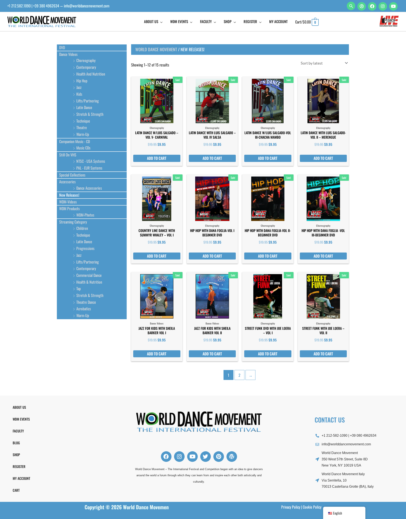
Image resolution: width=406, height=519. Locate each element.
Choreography (86, 60)
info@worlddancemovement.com (86, 5)
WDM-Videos (68, 201)
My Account (21, 478)
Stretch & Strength (89, 114)
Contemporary (86, 67)
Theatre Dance (86, 302)
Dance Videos (68, 54)
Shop (16, 454)
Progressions (85, 248)
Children (82, 228)
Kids (79, 94)
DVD (62, 47)
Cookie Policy (312, 507)
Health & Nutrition (89, 282)
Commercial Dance (89, 275)
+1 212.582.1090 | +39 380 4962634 (33, 5)
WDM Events (21, 419)
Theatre (81, 127)
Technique (83, 121)
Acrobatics (83, 308)
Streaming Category (73, 222)
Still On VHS (67, 154)
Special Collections (72, 175)
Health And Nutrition (90, 74)
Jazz (78, 87)
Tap (78, 288)
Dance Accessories (89, 188)
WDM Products (69, 208)
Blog (16, 442)
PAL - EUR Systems (89, 168)
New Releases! (69, 195)
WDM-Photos (85, 215)
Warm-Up (82, 134)
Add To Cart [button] (156, 158)
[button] (351, 6)
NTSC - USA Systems (90, 161)
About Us (19, 407)
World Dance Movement (156, 49)
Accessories (67, 181)
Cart (16, 490)
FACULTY (18, 430)
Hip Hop (81, 80)
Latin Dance (84, 107)
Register (19, 466)
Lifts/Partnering (87, 101)
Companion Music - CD (74, 141)
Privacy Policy (290, 507)
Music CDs (83, 147)
